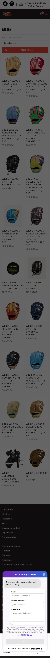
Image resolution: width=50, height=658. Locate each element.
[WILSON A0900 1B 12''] (37, 459)
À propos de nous (11, 546)
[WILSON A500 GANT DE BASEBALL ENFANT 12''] (37, 311)
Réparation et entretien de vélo (17, 564)
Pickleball (7, 518)
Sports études (9, 537)
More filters (27, 50)
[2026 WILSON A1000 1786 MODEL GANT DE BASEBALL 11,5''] (37, 361)
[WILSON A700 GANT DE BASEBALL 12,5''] (13, 164)
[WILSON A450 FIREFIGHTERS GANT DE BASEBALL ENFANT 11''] (13, 311)
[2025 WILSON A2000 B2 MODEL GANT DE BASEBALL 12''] (13, 409)
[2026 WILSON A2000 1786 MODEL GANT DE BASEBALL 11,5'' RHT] (13, 115)
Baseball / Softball (11, 528)
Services (6, 555)
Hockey (6, 514)
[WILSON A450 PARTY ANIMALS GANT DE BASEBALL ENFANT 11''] (37, 115)
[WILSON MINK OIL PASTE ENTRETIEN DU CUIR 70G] (13, 268)
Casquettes (7, 509)
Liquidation (7, 532)
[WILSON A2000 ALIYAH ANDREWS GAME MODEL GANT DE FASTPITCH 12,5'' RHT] (37, 216)
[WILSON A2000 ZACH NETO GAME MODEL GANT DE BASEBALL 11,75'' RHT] (37, 66)
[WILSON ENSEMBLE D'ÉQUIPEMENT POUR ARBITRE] (13, 459)
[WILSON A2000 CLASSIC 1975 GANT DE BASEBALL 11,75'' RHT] (37, 409)
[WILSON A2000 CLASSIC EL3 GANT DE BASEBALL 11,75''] (13, 66)
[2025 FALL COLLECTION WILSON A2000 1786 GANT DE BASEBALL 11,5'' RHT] (37, 164)
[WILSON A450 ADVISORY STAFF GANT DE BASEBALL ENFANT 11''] (13, 361)
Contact (6, 550)
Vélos (4, 523)
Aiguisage (7, 560)
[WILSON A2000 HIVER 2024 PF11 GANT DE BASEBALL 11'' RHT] (13, 216)
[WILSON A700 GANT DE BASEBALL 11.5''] (37, 268)
